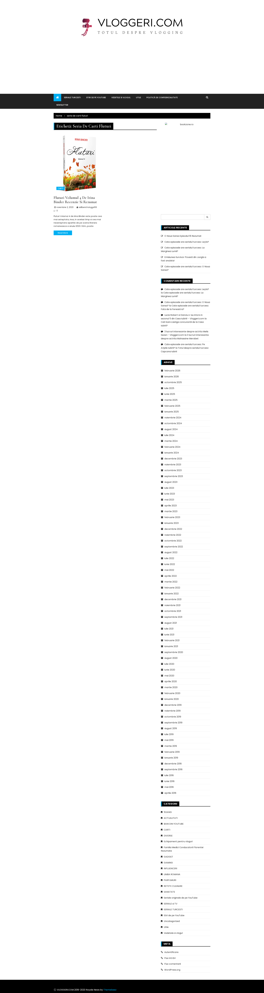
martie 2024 (171, 441)
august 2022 (170, 552)
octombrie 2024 (173, 423)
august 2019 (170, 728)
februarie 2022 (172, 587)
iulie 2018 (169, 775)
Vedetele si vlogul (120, 97)
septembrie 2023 (173, 476)
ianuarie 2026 (171, 376)
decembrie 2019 (173, 705)
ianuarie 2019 (171, 757)
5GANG (168, 812)
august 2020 (171, 658)
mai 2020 (169, 675)
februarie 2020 (172, 693)
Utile (138, 97)
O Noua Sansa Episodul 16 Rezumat (182, 236)
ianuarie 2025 (171, 411)
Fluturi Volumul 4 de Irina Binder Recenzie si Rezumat (75, 199)
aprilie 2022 (170, 576)
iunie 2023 (169, 493)
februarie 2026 (172, 370)
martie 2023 (170, 511)
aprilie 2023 (170, 505)
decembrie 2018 (173, 763)
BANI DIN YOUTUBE (174, 823)
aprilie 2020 (170, 681)
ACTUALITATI (171, 818)
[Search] (207, 217)
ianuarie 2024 (171, 452)
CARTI (60, 188)
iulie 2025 (169, 388)
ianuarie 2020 (171, 699)
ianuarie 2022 (171, 593)
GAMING (168, 862)
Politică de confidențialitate (162, 97)
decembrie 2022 (173, 529)
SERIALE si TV (170, 903)
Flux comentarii (172, 963)
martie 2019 (170, 746)
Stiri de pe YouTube (96, 97)
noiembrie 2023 (172, 464)
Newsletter (62, 105)
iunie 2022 (169, 564)
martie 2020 (171, 687)
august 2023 (170, 482)
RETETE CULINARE (173, 886)
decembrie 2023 (173, 458)
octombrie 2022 (173, 540)
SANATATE (169, 891)
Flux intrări (170, 958)
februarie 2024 (172, 447)
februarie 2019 (172, 752)
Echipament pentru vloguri (178, 841)
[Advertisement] (132, 62)
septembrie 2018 (173, 769)
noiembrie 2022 (172, 535)
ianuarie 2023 (171, 523)
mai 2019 (169, 740)
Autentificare (171, 952)
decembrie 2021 (173, 599)
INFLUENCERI (170, 868)
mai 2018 (169, 787)
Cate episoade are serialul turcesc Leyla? (186, 241)
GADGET (168, 856)
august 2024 (171, 429)
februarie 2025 (172, 405)
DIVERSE (168, 835)
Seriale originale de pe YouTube (180, 897)
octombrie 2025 (173, 382)
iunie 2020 (169, 669)
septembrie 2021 (173, 617)
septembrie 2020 (173, 652)
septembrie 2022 (173, 546)
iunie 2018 (169, 781)
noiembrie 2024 (172, 417)
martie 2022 (170, 581)
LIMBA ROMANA (172, 874)
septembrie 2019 (173, 722)
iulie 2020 (169, 664)
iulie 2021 (169, 628)
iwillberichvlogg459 (88, 207)
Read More (63, 232)
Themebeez (109, 989)
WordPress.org (172, 969)
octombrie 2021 (172, 611)
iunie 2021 (169, 634)
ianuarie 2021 (171, 646)
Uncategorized (172, 921)
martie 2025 (171, 400)
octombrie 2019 (172, 716)
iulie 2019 (169, 734)
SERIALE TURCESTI (72, 97)
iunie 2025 (169, 394)
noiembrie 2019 (172, 710)
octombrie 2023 (173, 470)
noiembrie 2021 (172, 605)
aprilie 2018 (170, 793)
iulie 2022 (169, 558)
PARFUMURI (170, 880)
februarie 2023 (172, 517)
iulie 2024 (169, 435)
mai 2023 (169, 499)
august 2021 (170, 622)
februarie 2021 (172, 640)
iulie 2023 (169, 488)
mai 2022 (169, 570)
